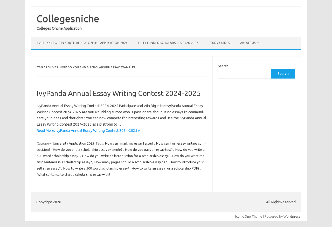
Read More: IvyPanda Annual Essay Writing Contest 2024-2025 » (88, 130)
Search (223, 66)
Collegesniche (68, 18)
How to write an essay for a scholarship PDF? (165, 168)
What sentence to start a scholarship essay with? (73, 174)
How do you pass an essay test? (149, 149)
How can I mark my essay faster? (129, 143)
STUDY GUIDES (219, 42)
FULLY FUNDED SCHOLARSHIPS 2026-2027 (168, 42)
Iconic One (243, 216)
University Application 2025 (73, 143)
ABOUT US (247, 42)
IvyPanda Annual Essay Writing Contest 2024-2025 (119, 93)
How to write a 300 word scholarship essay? (96, 168)
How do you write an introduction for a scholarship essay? (125, 156)
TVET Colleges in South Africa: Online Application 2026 (82, 42)
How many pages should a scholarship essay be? (130, 162)
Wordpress (291, 216)
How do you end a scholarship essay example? (87, 149)
